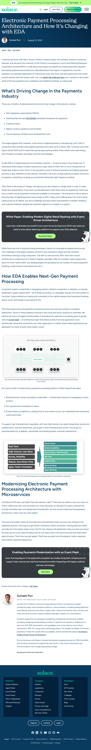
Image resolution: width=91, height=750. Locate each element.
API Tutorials (69, 688)
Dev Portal (68, 692)
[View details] (45, 672)
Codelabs (67, 695)
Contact (46, 723)
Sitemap (57, 743)
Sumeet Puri (15, 40)
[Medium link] (58, 732)
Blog (9, 50)
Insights (9, 706)
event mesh (14, 320)
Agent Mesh (10, 688)
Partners (38, 695)
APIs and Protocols (13, 702)
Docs (66, 684)
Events (37, 699)
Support (33, 723)
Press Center (40, 702)
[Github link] (53, 732)
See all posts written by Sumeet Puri (30, 652)
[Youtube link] (45, 732)
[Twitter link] (41, 732)
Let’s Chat (56, 9)
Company (39, 681)
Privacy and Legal (41, 706)
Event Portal (10, 695)
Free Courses (69, 699)
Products (9, 681)
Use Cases (16, 50)
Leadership (39, 688)
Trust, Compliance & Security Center (43, 711)
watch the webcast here (53, 77)
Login (46, 9)
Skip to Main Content (11, 8)
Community (68, 706)
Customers (39, 692)
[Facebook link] (32, 732)
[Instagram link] (49, 732)
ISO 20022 (31, 118)
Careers (38, 684)
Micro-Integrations (13, 699)
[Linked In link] (37, 732)
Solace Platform (12, 684)
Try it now (74, 2)
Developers (69, 681)
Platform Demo (73, 9)
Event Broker (11, 692)
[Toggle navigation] (86, 9)
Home (4, 50)
